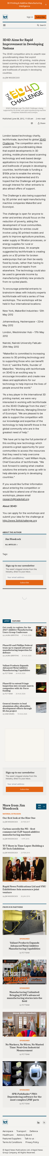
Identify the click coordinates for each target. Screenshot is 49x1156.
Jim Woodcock (12, 77)
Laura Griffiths (12, 635)
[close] (46, 4)
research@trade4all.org (16, 499)
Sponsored (25, 939)
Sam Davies (9, 714)
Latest (7, 621)
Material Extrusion (12, 814)
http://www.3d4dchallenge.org (20, 520)
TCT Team (9, 673)
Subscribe (24, 582)
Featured (16, 621)
